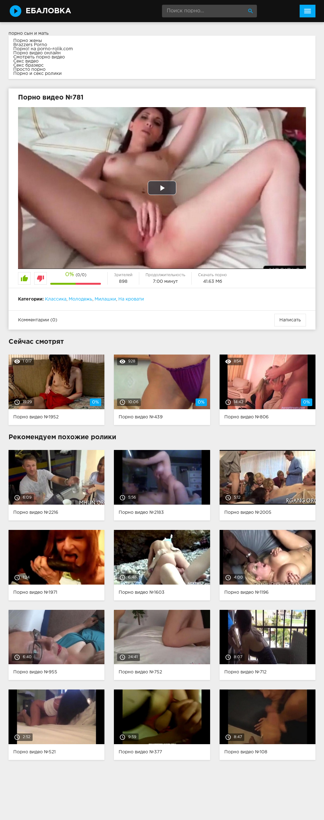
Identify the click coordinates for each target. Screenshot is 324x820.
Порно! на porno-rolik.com (43, 49)
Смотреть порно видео (39, 57)
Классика (55, 299)
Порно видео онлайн (37, 53)
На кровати (131, 299)
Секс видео (26, 61)
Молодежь (80, 299)
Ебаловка (48, 11)
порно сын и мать (29, 33)
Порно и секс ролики (37, 74)
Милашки (105, 299)
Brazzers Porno (30, 45)
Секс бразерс (28, 65)
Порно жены (27, 41)
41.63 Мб (212, 281)
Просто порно (29, 69)
